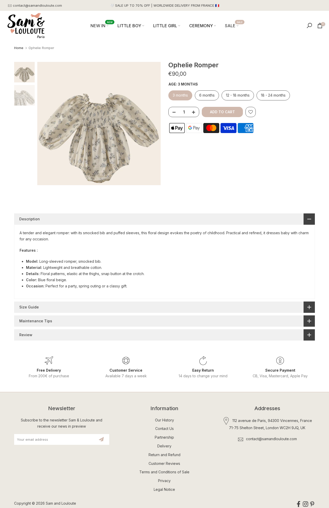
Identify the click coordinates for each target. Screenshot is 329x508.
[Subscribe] (101, 439)
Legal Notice (164, 489)
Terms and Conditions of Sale (164, 472)
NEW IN (101, 25)
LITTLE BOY (129, 25)
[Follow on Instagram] (305, 504)
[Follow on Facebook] (298, 504)
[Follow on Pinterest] (312, 504)
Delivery (164, 446)
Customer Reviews (164, 463)
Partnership (164, 437)
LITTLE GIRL (165, 25)
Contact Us (164, 428)
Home (18, 48)
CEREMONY (201, 25)
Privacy (164, 480)
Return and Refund (164, 455)
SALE (234, 25)
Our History (164, 420)
